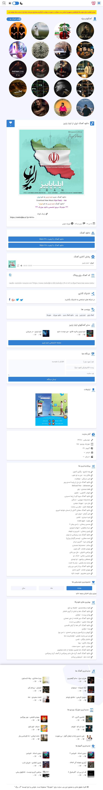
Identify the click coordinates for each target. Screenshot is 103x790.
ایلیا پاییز (49, 197)
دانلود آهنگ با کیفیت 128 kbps (51, 245)
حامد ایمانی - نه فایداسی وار (29, 737)
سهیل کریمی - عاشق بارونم (76, 699)
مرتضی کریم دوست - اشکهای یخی (28, 774)
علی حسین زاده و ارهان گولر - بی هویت (69, 737)
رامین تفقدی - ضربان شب (31, 764)
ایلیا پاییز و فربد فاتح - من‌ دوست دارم (71, 333)
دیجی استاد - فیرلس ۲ (78, 755)
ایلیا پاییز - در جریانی (33, 333)
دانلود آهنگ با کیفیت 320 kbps (52, 239)
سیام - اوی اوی (33, 728)
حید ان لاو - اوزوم (77, 728)
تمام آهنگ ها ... (14, 19)
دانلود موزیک (57, 315)
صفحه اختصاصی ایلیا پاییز (51, 342)
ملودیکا (49, 315)
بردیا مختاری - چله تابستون (31, 680)
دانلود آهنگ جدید (68, 315)
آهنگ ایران (90, 315)
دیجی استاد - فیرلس (33, 755)
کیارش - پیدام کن (34, 689)
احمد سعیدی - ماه (34, 699)
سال (23, 588)
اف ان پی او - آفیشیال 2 (77, 774)
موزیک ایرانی (66, 223)
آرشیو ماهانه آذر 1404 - (77, 764)
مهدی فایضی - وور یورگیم (29, 719)
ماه (51, 588)
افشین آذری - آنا (78, 719)
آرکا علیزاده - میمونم (78, 689)
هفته (79, 588)
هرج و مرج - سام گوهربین (76, 680)
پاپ (76, 315)
